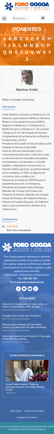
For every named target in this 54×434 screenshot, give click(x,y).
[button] (4, 18)
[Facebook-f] (18, 288)
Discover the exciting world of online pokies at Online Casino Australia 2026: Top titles (24, 305)
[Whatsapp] (35, 288)
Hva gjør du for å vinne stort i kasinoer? (21, 315)
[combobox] (21, 18)
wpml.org (24, 426)
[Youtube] (29, 288)
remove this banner (38, 429)
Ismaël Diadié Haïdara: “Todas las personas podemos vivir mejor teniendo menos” (25, 387)
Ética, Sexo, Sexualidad (19, 230)
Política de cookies (34, 411)
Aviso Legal (15, 411)
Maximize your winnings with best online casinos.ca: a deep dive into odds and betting (24, 325)
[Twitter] (24, 288)
